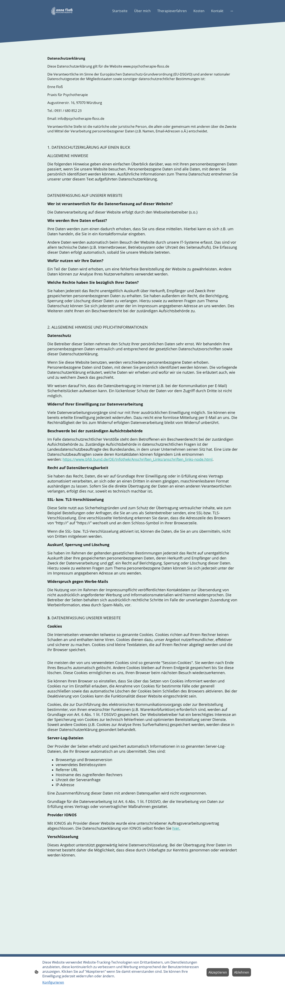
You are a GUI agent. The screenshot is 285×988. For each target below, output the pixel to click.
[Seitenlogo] (61, 11)
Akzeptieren (217, 972)
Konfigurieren (53, 982)
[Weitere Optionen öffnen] (232, 11)
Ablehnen (241, 972)
